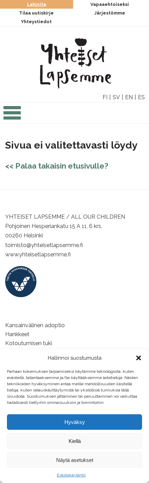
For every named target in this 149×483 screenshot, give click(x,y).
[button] (138, 357)
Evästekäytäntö (71, 475)
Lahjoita (36, 4)
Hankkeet (17, 334)
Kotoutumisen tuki (28, 343)
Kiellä (75, 441)
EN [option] (129, 97)
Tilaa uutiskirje (36, 13)
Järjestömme (109, 13)
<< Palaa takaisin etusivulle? (56, 165)
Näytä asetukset (74, 460)
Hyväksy (74, 422)
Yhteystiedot (36, 21)
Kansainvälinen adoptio (35, 325)
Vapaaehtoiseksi (109, 4)
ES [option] (141, 97)
